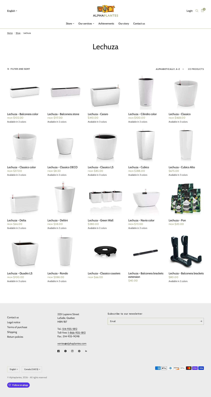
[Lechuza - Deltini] (65, 198)
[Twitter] (67, 351)
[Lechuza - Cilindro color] (145, 91)
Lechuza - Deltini (58, 220)
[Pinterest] (81, 351)
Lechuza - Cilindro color (142, 114)
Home (10, 33)
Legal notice (13, 322)
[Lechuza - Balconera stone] (65, 91)
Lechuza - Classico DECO (63, 167)
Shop (18, 33)
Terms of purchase (17, 327)
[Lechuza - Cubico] (145, 145)
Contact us (139, 23)
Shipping (12, 332)
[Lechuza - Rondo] (65, 251)
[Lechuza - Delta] (24, 198)
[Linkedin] (88, 351)
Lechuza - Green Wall (100, 220)
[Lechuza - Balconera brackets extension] (145, 251)
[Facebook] (60, 351)
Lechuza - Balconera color (22, 114)
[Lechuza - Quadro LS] (24, 251)
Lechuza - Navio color (141, 220)
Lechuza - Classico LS (101, 167)
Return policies (15, 336)
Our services (85, 23)
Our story (123, 23)
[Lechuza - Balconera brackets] (186, 251)
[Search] (197, 10)
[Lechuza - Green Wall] (105, 198)
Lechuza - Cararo (98, 114)
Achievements (106, 23)
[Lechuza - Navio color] (145, 198)
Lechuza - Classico (180, 114)
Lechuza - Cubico (138, 167)
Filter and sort (20, 69)
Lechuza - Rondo (58, 273)
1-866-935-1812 (77, 332)
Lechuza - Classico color (21, 167)
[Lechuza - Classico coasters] (105, 251)
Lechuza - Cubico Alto (182, 167)
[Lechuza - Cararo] (105, 91)
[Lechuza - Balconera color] (24, 91)
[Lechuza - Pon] (186, 198)
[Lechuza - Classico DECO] (65, 145)
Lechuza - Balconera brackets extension (145, 275)
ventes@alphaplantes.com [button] (71, 343)
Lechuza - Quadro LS (19, 273)
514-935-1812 (69, 328)
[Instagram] (74, 351)
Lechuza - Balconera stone (63, 114)
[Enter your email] (201, 321)
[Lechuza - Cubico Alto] (186, 145)
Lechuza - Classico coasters (104, 273)
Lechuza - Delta (16, 220)
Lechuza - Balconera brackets (186, 273)
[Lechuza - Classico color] (24, 145)
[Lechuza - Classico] (186, 91)
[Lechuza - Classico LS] (105, 145)
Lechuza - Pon (177, 220)
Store (69, 23)
